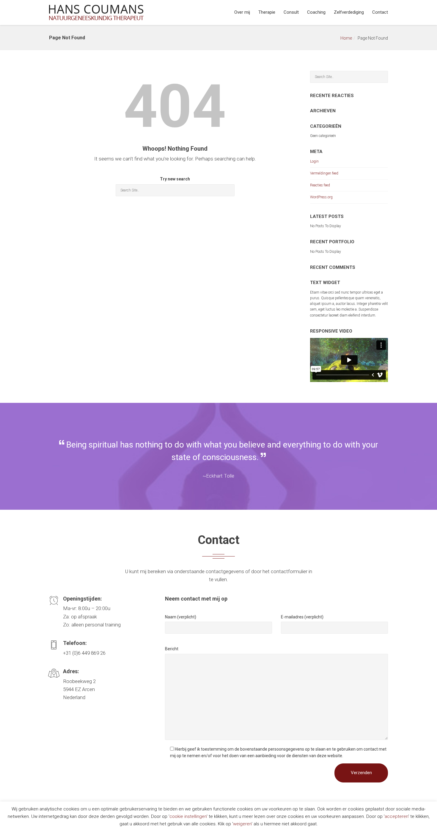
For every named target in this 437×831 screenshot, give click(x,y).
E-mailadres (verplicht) (302, 617)
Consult (291, 12)
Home (346, 38)
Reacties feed (320, 185)
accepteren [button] (396, 816)
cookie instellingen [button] (188, 816)
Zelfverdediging (349, 12)
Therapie (266, 12)
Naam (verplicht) (180, 617)
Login (314, 161)
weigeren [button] (242, 824)
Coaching (316, 12)
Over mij (242, 12)
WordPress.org (321, 197)
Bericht (171, 648)
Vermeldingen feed (324, 173)
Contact (380, 12)
